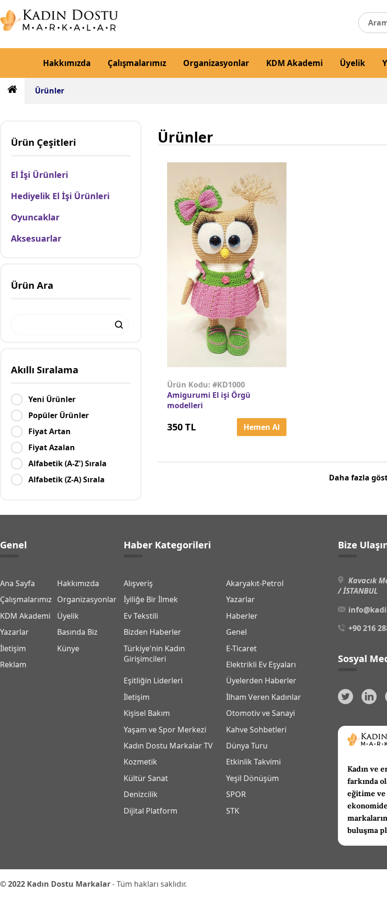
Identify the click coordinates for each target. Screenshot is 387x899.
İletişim (13, 648)
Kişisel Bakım (147, 713)
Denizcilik (141, 794)
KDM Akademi (294, 63)
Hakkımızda (67, 63)
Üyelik (352, 63)
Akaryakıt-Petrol (255, 583)
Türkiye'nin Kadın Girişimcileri (154, 653)
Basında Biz (77, 632)
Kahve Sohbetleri (256, 729)
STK (232, 811)
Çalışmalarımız (137, 63)
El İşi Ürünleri (39, 174)
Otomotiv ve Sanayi (260, 713)
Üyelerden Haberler (261, 680)
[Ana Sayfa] (59, 28)
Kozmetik (140, 761)
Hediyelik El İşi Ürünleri (60, 196)
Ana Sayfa (17, 583)
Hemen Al (262, 427)
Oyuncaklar (35, 217)
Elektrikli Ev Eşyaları (261, 664)
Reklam (13, 664)
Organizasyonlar (216, 63)
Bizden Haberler (152, 632)
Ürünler (49, 90)
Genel (236, 632)
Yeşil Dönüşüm (252, 778)
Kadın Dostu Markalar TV (168, 745)
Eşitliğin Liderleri (153, 680)
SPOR (236, 794)
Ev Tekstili (141, 616)
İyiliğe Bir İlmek (151, 599)
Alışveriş (138, 583)
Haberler (242, 616)
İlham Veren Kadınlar (263, 697)
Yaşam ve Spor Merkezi (165, 729)
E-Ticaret (241, 648)
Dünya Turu (247, 745)
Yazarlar (14, 632)
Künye (68, 648)
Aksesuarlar (36, 238)
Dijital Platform (150, 811)
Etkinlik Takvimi (253, 761)
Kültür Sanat (146, 778)
